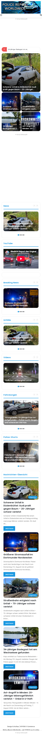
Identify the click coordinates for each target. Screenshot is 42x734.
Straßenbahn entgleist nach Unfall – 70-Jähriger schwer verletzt (19, 603)
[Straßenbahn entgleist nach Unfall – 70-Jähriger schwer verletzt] (30, 101)
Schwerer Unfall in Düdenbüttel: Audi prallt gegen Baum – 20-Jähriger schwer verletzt (19, 89)
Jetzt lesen (9, 528)
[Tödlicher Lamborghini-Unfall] (21, 373)
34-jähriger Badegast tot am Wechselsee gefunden (10, 130)
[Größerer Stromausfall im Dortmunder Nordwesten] (11, 101)
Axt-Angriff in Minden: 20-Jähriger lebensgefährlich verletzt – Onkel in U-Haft (18, 695)
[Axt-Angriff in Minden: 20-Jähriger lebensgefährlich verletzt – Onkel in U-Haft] (30, 121)
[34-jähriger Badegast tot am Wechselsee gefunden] (11, 121)
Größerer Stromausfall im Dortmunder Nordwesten (10, 110)
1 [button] (18, 235)
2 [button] (20, 311)
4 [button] (23, 311)
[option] (21, 92)
